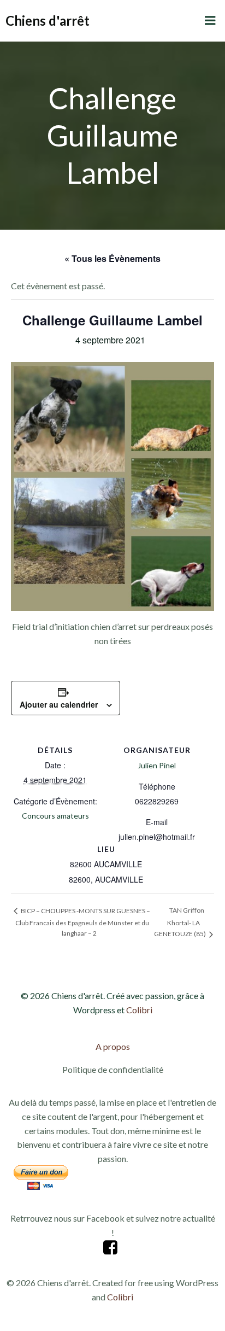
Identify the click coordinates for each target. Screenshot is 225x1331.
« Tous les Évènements (112, 258)
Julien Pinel (157, 765)
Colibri (139, 1010)
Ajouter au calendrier (59, 704)
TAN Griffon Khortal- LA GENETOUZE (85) (180, 922)
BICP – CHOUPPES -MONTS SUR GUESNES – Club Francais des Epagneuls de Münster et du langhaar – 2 (82, 922)
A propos (113, 1046)
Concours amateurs (55, 815)
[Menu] (210, 20)
